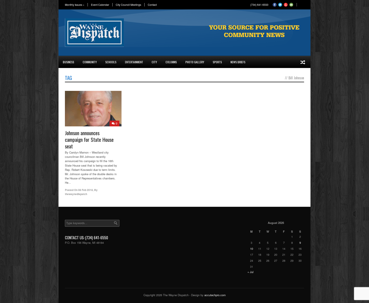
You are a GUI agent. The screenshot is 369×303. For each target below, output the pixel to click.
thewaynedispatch (76, 194)
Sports (217, 62)
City (154, 62)
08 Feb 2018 (85, 190)
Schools (110, 62)
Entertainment (134, 62)
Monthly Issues (74, 4)
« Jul (250, 272)
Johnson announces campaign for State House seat (89, 139)
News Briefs (237, 62)
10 (251, 249)
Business (68, 62)
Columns (171, 62)
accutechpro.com (215, 295)
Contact (152, 4)
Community (90, 62)
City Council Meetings (128, 4)
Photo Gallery (194, 62)
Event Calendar (100, 4)
